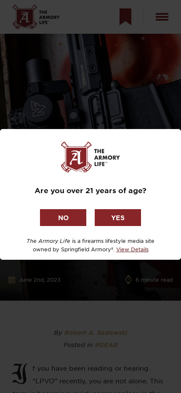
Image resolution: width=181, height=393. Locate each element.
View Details (132, 249)
